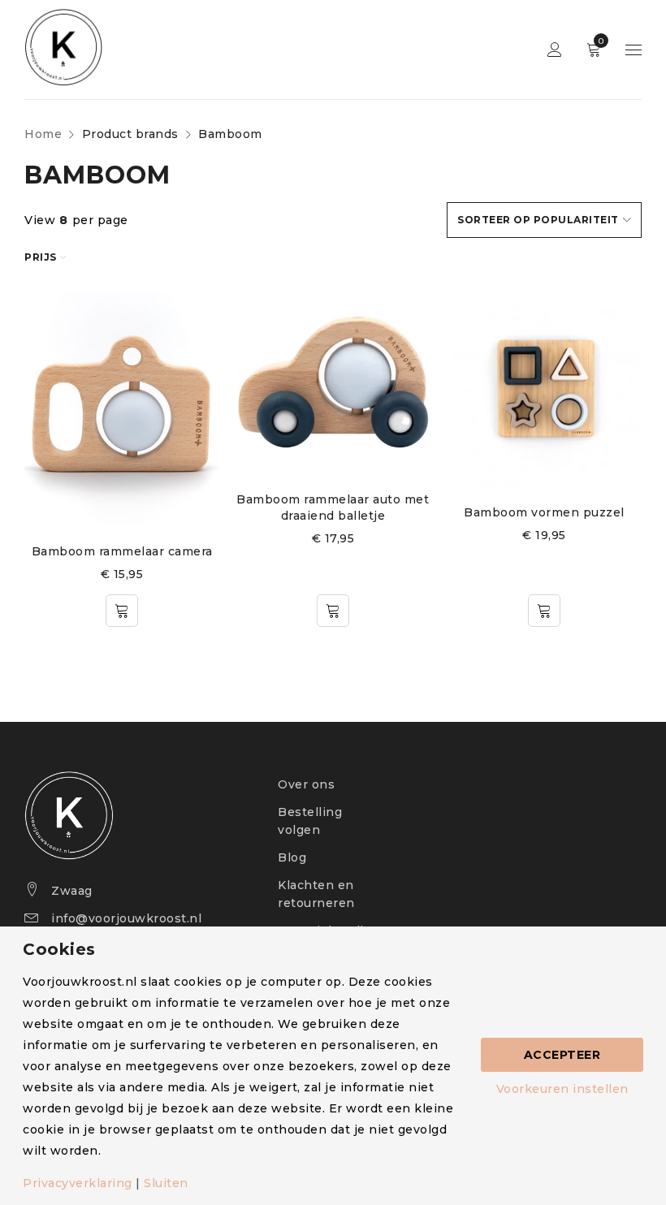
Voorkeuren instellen (562, 1089)
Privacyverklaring (77, 1183)
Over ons (306, 784)
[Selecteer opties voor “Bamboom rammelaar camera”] (121, 610)
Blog (292, 857)
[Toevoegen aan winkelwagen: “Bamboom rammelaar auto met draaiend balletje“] (333, 610)
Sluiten (166, 1183)
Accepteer (562, 1054)
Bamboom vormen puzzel (544, 512)
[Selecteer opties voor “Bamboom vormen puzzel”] (544, 610)
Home (43, 134)
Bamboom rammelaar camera (122, 551)
